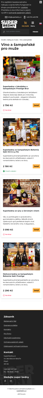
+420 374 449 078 (32, 17)
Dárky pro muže (12, 40)
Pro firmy (7, 334)
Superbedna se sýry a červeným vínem (21, 211)
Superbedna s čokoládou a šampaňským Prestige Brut (16, 87)
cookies (24, 7)
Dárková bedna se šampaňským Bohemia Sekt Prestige (18, 275)
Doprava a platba (10, 325)
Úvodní (3, 40)
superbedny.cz (21, 391)
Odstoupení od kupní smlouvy (16, 346)
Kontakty (7, 329)
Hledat (35, 32)
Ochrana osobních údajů (13, 342)
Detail (36, 105)
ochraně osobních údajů (20, 13)
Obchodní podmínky (12, 338)
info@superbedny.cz (14, 17)
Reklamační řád (10, 321)
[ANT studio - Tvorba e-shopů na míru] (21, 394)
